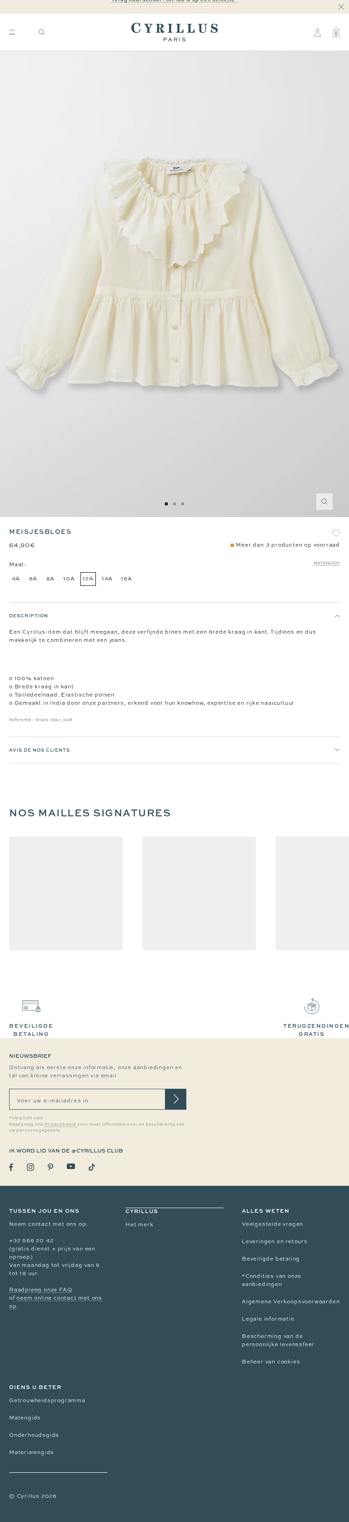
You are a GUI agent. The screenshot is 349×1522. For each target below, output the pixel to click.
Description (28, 615)
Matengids (327, 563)
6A (33, 578)
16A (126, 578)
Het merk (139, 1224)
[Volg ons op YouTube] (71, 1166)
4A (16, 578)
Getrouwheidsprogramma (47, 1400)
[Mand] (336, 32)
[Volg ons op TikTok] (92, 1167)
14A (107, 578)
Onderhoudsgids (34, 1435)
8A (50, 578)
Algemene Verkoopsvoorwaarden (290, 1301)
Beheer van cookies (271, 1361)
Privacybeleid (61, 1124)
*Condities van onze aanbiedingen (271, 1280)
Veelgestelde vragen (272, 1224)
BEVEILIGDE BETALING (31, 1030)
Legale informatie (268, 1318)
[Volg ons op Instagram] (30, 1167)
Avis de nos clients (39, 750)
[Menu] (12, 32)
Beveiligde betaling (271, 1258)
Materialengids (31, 1452)
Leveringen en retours (275, 1241)
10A (69, 578)
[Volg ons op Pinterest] (50, 1167)
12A (88, 578)
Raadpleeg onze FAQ (40, 1289)
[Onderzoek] (42, 32)
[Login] (317, 32)
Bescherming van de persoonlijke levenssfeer (278, 1340)
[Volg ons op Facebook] (11, 1167)
